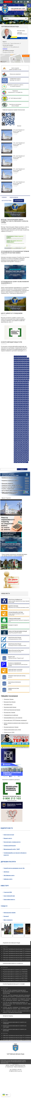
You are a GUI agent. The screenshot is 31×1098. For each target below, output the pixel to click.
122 (17, 388)
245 (25, 428)
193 (15, 412)
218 (17, 420)
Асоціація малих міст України (11, 727)
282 (27, 440)
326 (17, 456)
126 (27, 388)
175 (15, 406)
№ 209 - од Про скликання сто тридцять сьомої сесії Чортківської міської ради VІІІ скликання (16, 1008)
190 (22, 410)
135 (20, 392)
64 (14, 372)
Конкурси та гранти (13, 625)
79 (28, 374)
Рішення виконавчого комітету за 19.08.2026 (15, 971)
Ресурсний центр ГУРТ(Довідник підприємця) (15, 720)
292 (22, 444)
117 (20, 386)
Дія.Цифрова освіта (9, 875)
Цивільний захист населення (15, 669)
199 (15, 414)
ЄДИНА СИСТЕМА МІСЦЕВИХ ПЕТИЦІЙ (17, 631)
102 (28, 380)
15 (28, 358)
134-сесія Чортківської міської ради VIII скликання (17, 957)
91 (20, 378)
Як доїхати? (25, 55)
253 (15, 432)
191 (25, 410)
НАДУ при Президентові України (12, 709)
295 (15, 446)
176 (17, 406)
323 (25, 454)
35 (20, 364)
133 (15, 392)
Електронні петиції (9, 834)
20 (22, 360)
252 (27, 430)
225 (20, 422)
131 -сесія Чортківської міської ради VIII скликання (19, 170)
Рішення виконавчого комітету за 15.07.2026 (15, 976)
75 (20, 374)
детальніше (24, 38)
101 (25, 380)
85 (24, 376)
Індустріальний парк (9, 896)
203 (25, 414)
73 (16, 374)
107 (25, 382)
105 (20, 382)
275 (25, 438)
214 (22, 418)
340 (22, 460)
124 (22, 388)
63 (28, 370)
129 (20, 390)
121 (15, 388)
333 (20, 458)
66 (18, 372)
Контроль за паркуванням (14, 663)
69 (24, 372)
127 (15, 390)
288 (27, 442)
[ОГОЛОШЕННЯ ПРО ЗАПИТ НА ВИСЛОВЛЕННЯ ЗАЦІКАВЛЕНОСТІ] (15, 278)
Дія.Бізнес (6, 871)
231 (20, 424)
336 (27, 458)
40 (14, 366)
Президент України (8, 699)
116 (17, 386)
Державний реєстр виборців (11, 715)
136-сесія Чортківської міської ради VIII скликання (17, 953)
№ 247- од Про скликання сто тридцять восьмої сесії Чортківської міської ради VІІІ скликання (16, 999)
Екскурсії (6, 916)
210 (27, 416)
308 (17, 450)
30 (26, 362)
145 (15, 396)
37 (24, 364)
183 (20, 408)
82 (18, 376)
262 (22, 434)
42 (18, 366)
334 (22, 458)
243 (20, 428)
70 (26, 372)
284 (17, 442)
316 (22, 452)
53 (24, 368)
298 (22, 446)
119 (25, 386)
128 (17, 390)
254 (17, 432)
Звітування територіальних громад (16, 675)
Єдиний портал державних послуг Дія (14, 868)
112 (22, 384)
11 (20, 358)
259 (15, 434)
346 (22, 462)
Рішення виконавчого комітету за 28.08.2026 (15, 969)
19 (20, 360)
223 (15, 422)
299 (25, 446)
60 (22, 370)
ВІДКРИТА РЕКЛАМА (13, 606)
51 (20, 368)
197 (25, 412)
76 (22, 374)
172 (22, 404)
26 (18, 362)
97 (16, 380)
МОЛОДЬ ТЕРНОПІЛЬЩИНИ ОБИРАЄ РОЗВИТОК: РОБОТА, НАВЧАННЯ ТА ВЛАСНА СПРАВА (14, 221)
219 (20, 420)
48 (14, 368)
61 (24, 370)
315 (20, 452)
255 (20, 432)
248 (17, 430)
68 (22, 372)
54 (26, 368)
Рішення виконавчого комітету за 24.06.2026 (15, 980)
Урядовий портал (8, 704)
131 (25, 390)
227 (25, 422)
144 (27, 394)
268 (22, 436)
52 (22, 368)
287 (25, 442)
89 (16, 378)
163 (15, 402)
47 (28, 366)
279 (20, 440)
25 (16, 362)
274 (22, 438)
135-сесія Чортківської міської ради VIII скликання (17, 955)
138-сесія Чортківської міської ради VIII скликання (17, 949)
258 (27, 432)
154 (22, 398)
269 (25, 436)
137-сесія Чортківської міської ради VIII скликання (18, 131)
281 (25, 440)
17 (16, 360)
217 (15, 420)
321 (20, 454)
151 (15, 398)
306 (27, 448)
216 (27, 418)
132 (27, 390)
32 (14, 364)
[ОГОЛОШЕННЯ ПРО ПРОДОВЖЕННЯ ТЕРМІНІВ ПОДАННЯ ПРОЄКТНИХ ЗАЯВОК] (15, 248)
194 (17, 412)
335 (25, 458)
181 (15, 408)
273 (20, 438)
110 (17, 384)
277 (15, 440)
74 (18, 374)
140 (17, 394)
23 (28, 360)
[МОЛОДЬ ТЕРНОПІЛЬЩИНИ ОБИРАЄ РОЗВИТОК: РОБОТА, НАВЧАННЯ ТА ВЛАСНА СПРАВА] (15, 216)
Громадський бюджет (10, 845)
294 (27, 444)
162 (27, 400)
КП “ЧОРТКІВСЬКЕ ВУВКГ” (15, 98)
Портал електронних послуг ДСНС (12, 729)
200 (17, 414)
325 (15, 456)
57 (16, 370)
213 (20, 418)
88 (14, 378)
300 (27, 446)
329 (25, 456)
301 (15, 448)
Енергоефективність (9, 899)
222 (27, 420)
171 (20, 404)
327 (20, 456)
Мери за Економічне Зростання (16, 650)
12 (22, 358)
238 (22, 426)
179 (25, 406)
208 (22, 416)
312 (27, 450)
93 (24, 378)
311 (25, 450)
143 (25, 394)
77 (24, 374)
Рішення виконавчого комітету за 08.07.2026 (15, 978)
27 (20, 362)
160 (22, 400)
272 (17, 438)
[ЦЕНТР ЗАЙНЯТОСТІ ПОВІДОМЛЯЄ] (15, 310)
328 (22, 456)
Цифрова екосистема (13, 688)
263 (25, 434)
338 (17, 460)
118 (22, 386)
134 (17, 392)
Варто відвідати (8, 920)
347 (25, 462)
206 (17, 416)
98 (18, 380)
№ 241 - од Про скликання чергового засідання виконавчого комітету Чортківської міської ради (16, 995)
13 (24, 358)
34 (18, 364)
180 (27, 406)
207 (20, 416)
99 (20, 380)
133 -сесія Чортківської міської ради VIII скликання (19, 144)
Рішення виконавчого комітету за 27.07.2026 (15, 974)
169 (15, 404)
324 (27, 454)
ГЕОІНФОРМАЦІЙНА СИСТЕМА (15, 612)
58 (18, 370)
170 (17, 404)
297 (20, 446)
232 (22, 424)
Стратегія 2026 (8, 892)
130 (22, 390)
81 (16, 376)
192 (27, 410)
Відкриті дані (11, 656)
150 (27, 396)
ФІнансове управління (15, 74)
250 (22, 430)
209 (25, 416)
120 (27, 386)
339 (20, 460)
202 (22, 414)
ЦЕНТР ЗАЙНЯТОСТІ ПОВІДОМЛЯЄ (11, 313)
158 (17, 400)
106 (22, 382)
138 (27, 392)
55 (28, 368)
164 (17, 402)
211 (15, 418)
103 (15, 382)
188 (17, 410)
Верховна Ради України (9, 702)
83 (20, 376)
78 (26, 374)
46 (26, 366)
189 (20, 410)
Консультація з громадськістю (12, 842)
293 (25, 444)
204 (27, 414)
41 (16, 366)
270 (27, 436)
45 (24, 366)
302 (17, 448)
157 (15, 400)
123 (20, 388)
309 (20, 450)
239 (25, 426)
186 (27, 408)
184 (22, 408)
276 (27, 438)
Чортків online (8, 1)
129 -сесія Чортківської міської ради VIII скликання (19, 183)
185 (25, 408)
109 (15, 384)
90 (18, 378)
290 (17, 444)
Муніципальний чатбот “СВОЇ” (12, 849)
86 (26, 376)
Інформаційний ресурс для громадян (13, 717)
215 (25, 418)
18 (18, 360)
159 (20, 400)
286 (22, 442)
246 (27, 428)
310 (22, 450)
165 (20, 402)
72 (14, 374)
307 (15, 450)
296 (17, 446)
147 (20, 396)
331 (15, 458)
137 (25, 392)
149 (25, 396)
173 (25, 404)
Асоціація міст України (9, 712)
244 (22, 428)
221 (25, 420)
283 (15, 442)
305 (25, 448)
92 (22, 378)
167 (25, 402)
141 (20, 394)
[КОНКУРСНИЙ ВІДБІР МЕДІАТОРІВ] (15, 339)
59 (20, 370)
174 (27, 404)
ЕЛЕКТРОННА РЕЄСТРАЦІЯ (14, 637)
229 (15, 424)
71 (28, 372)
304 (22, 448)
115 (15, 386)
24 (14, 362)
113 (25, 384)
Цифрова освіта (8, 879)
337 (15, 460)
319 (15, 454)
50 (18, 368)
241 (15, 428)
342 (27, 460)
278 (17, 440)
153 (20, 398)
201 (20, 414)
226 (22, 422)
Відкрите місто (8, 838)
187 (15, 410)
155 (25, 398)
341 (25, 460)
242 (17, 428)
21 (24, 360)
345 (20, 462)
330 (27, 456)
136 (22, 392)
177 (20, 406)
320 (17, 454)
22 (26, 360)
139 (15, 394)
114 (27, 384)
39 (28, 364)
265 (15, 436)
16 (14, 360)
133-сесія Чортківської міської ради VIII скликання (17, 959)
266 (17, 436)
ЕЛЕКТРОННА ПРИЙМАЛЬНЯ (15, 599)
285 (20, 442)
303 (20, 448)
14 (26, 358)
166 (22, 402)
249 (20, 430)
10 (18, 358)
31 (28, 362)
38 (26, 364)
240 (27, 426)
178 (22, 406)
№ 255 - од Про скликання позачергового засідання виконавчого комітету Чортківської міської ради (15, 991)
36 (22, 364)
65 (16, 372)
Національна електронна (14, 682)
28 (22, 362)
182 (17, 408)
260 (17, 434)
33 (16, 364)
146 (17, 396)
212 (17, 418)
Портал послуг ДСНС (9, 732)
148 (22, 396)
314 (17, 452)
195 (20, 412)
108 (27, 382)
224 (17, 422)
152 (17, 398)
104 (17, 382)
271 (15, 438)
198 (27, 412)
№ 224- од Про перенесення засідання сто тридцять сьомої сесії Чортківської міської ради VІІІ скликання (17, 1004)
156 (27, 398)
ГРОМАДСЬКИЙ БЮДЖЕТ (14, 618)
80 (14, 376)
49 (16, 368)
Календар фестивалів (9, 912)
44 (22, 366)
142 (22, 394)
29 (24, 362)
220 (22, 420)
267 (20, 436)
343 (15, 462)
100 (23, 380)
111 (20, 384)
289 (15, 444)
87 (28, 376)
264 (27, 434)
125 (25, 388)
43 (20, 366)
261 (20, 434)
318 (27, 452)
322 (22, 454)
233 (25, 424)
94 (26, 378)
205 (15, 416)
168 (27, 402)
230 (17, 424)
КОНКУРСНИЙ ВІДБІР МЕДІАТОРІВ (11, 342)
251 (25, 430)
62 (26, 370)
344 (17, 462)
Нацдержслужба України (10, 707)
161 (25, 400)
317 (25, 452)
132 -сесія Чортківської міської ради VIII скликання (19, 157)
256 (22, 432)
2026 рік (5, 947)
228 (27, 422)
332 (17, 458)
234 (27, 424)
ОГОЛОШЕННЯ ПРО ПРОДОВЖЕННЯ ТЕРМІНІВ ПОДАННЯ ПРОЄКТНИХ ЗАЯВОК (15, 252)
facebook (5, 48)
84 (22, 376)
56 (14, 370)
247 (15, 430)
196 (22, 412)
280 (22, 440)
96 (14, 380)
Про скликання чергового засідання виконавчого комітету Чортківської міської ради (16, 1011)
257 (25, 432)
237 (20, 426)
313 (15, 452)
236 (17, 426)
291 (20, 444)
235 (15, 426)
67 (20, 372)
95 (28, 378)
